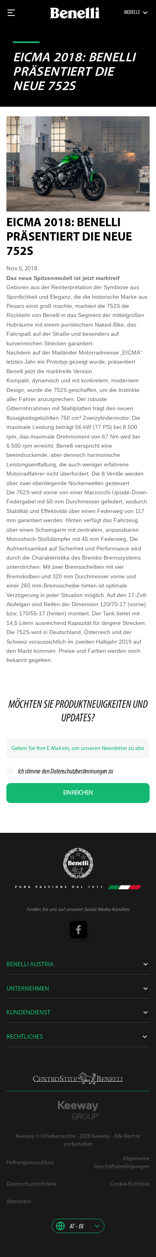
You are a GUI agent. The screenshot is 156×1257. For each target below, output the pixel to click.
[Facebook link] (78, 930)
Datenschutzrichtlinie (31, 1184)
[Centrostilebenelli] (77, 1079)
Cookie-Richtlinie (130, 1184)
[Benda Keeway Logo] (78, 863)
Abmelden (18, 1202)
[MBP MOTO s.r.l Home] (75, 13)
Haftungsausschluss (30, 1163)
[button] (78, 1226)
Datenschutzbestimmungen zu (81, 771)
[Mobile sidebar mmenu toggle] (11, 13)
